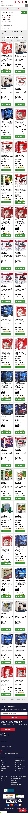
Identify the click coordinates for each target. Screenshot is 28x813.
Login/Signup (22, 2)
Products (15, 2)
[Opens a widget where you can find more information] (23, 810)
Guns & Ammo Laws (16, 778)
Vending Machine (19, 762)
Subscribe (14, 717)
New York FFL (14, 782)
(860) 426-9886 (19, 2)
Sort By (3, 37)
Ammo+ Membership (20, 760)
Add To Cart (7, 71)
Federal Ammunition (8, 21)
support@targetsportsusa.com (10, 753)
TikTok (8, 734)
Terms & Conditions (5, 766)
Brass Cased (7, 27)
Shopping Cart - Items (26, 2)
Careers (2, 770)
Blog (2, 760)
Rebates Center (18, 764)
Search (26, 5)
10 (22, 40)
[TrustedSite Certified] (20, 796)
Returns (2, 778)
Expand (23, 12)
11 (24, 40)
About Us (3, 764)
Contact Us (3, 762)
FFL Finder (13, 780)
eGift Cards (3, 780)
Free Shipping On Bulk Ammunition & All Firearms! (12, 8)
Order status (4, 776)
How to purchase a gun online (18, 776)
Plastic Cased (7, 28)
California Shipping (16, 784)
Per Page (15, 37)
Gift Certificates (19, 768)
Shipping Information (20, 766)
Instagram (2, 734)
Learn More (8, 729)
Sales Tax (17, 770)
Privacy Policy (4, 768)
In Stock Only (7, 17)
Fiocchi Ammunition (8, 23)
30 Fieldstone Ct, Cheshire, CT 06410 (6, 745)
